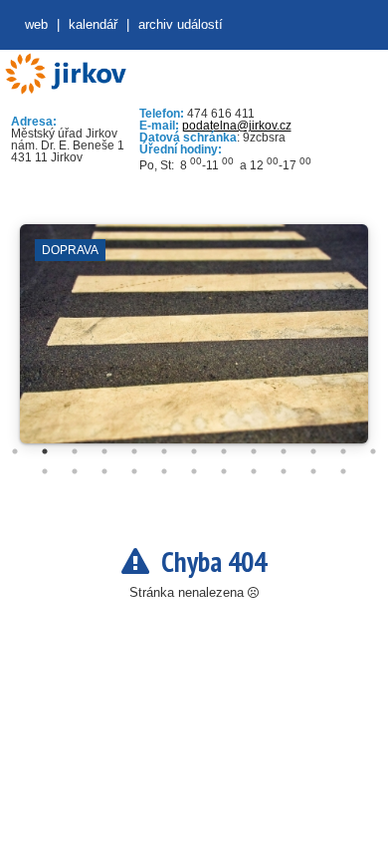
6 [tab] (164, 451)
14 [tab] (45, 471)
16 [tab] (104, 471)
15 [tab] (75, 471)
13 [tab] (373, 451)
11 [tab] (313, 451)
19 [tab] (194, 471)
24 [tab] (343, 471)
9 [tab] (254, 451)
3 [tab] (75, 451)
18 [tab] (164, 471)
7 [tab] (194, 451)
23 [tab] (313, 471)
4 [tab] (104, 451)
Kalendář (93, 24)
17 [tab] (134, 471)
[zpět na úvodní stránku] (65, 74)
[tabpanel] (194, 343)
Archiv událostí (180, 24)
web (36, 24)
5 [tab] (134, 451)
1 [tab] (15, 451)
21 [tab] (254, 471)
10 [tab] (283, 451)
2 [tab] (45, 451)
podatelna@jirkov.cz (236, 126)
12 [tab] (343, 451)
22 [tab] (283, 471)
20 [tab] (224, 471)
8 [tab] (224, 451)
